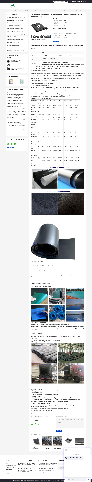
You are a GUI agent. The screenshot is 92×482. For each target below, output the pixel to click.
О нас (37, 6)
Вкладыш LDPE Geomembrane (27, 10)
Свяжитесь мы (71, 6)
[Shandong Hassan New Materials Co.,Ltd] (13, 6)
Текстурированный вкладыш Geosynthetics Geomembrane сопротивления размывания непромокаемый (47, 448)
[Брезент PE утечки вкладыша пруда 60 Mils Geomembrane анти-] (68, 441)
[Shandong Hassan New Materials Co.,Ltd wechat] (16, 144)
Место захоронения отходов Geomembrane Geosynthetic (41, 410)
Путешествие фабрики (47, 6)
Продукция (17, 10)
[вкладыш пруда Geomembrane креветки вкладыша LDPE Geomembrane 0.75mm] (57, 441)
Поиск (67, 1)
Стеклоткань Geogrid (12, 45)
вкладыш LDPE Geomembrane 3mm (39, 408)
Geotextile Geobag (11, 48)
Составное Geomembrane (13, 25)
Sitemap (7, 473)
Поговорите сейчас (75, 1)
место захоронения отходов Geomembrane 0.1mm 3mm (57, 408)
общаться (56, 41)
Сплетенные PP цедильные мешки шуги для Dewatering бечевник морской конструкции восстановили (48, 464)
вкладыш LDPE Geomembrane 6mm (18, 64)
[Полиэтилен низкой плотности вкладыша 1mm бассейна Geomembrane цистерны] (79, 441)
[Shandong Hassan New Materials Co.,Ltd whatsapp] (12, 144)
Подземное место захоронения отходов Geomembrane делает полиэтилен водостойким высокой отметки (39, 40)
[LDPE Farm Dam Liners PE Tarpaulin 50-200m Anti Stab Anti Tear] (38, 26)
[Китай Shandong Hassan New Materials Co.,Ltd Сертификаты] (11, 81)
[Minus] (88, 450)
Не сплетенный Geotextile (13, 28)
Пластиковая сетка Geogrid (14, 39)
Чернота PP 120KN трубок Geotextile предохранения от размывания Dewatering (47, 467)
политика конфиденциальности (19, 480)
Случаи (85, 6)
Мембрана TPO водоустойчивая (15, 50)
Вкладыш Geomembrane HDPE (14, 17)
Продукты (31, 6)
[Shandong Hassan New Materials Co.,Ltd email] (9, 144)
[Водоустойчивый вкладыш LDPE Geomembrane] (8, 68)
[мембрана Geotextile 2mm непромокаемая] (8, 61)
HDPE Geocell (10, 36)
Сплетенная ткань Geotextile (14, 31)
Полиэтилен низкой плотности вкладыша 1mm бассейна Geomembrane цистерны (79, 448)
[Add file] (65, 479)
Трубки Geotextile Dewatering (14, 34)
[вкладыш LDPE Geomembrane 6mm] (8, 65)
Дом (25, 6)
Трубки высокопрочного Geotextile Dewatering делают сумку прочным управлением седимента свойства (47, 471)
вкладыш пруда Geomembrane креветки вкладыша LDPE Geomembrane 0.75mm (57, 448)
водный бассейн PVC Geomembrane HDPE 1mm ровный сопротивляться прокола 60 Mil (26, 464)
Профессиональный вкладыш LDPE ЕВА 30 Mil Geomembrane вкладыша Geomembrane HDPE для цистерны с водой (27, 471)
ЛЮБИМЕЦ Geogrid (12, 42)
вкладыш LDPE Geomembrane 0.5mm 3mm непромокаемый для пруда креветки (36, 448)
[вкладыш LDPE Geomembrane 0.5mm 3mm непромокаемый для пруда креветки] (35, 441)
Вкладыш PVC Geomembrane (14, 20)
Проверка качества (60, 6)
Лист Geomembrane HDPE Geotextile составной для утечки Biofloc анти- (26, 467)
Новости (79, 6)
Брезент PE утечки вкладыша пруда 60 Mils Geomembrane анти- (69, 448)
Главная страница (10, 10)
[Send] (89, 479)
